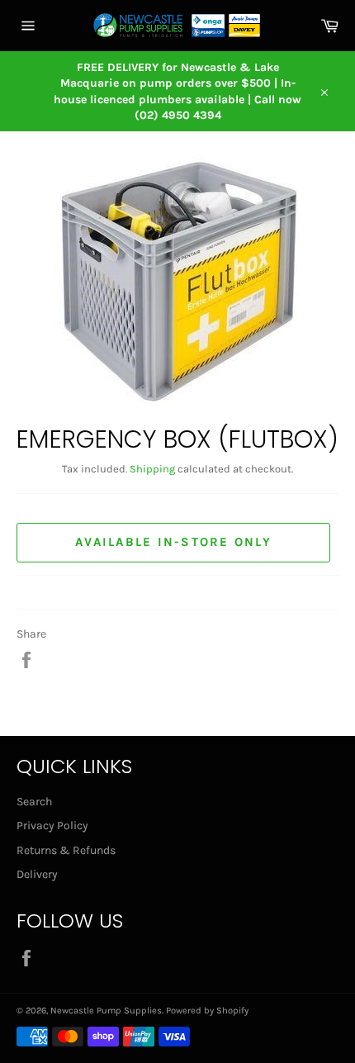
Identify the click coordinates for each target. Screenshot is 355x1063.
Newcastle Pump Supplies (106, 1010)
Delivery (37, 874)
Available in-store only (173, 541)
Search (34, 802)
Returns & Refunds (66, 850)
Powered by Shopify (207, 1010)
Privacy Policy (52, 826)
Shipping (152, 469)
